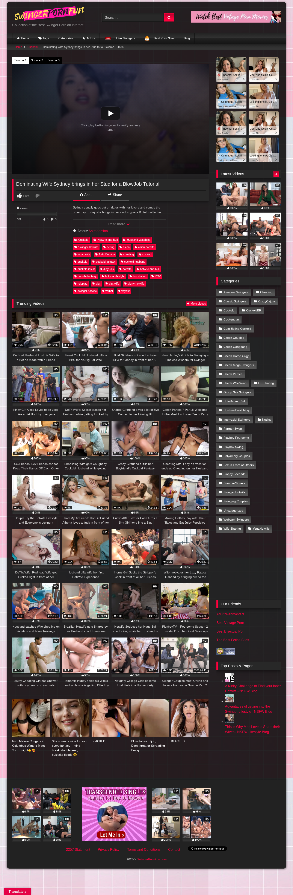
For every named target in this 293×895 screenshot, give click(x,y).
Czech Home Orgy (236, 356)
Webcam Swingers (236, 519)
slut (98, 283)
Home (25, 38)
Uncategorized (233, 510)
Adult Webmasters (230, 614)
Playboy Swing (233, 447)
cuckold (82, 261)
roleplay (82, 283)
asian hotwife (146, 247)
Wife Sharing (232, 528)
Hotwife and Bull (108, 239)
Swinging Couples (236, 501)
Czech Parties (233, 374)
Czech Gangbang (235, 346)
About (88, 195)
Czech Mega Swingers (239, 365)
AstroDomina (107, 254)
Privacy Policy (108, 849)
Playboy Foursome (236, 437)
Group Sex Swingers (237, 392)
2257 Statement (78, 849)
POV (158, 276)
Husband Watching (138, 239)
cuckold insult (86, 269)
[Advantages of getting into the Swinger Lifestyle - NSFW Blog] (229, 701)
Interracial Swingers (237, 419)
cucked (146, 254)
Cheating (266, 292)
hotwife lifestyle (114, 276)
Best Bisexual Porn (231, 631)
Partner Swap (233, 428)
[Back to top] (279, 882)
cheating (128, 254)
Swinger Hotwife (88, 247)
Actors (90, 38)
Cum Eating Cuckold (237, 328)
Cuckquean (231, 319)
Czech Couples (234, 337)
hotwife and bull (149, 269)
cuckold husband (134, 261)
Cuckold (32, 47)
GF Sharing (266, 383)
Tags (46, 38)
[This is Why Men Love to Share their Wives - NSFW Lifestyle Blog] (229, 721)
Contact (174, 849)
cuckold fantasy (106, 261)
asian (126, 247)
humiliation (139, 276)
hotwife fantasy (87, 276)
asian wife (84, 254)
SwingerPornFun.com (152, 859)
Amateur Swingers (236, 292)
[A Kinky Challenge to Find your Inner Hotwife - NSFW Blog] (229, 681)
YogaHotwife (261, 528)
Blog (187, 38)
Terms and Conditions (143, 849)
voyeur (125, 291)
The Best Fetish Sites (232, 640)
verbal (109, 291)
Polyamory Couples (237, 456)
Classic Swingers (235, 301)
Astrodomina (98, 231)
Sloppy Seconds (234, 474)
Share (117, 195)
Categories (65, 38)
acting (110, 247)
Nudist (266, 419)
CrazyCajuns (267, 301)
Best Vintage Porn (230, 623)
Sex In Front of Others (239, 465)
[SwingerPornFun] (49, 14)
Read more (117, 224)
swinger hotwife (87, 291)
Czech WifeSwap (235, 383)
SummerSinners (234, 483)
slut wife (114, 283)
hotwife (127, 269)
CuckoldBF (253, 310)
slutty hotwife (136, 283)
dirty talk (108, 269)
